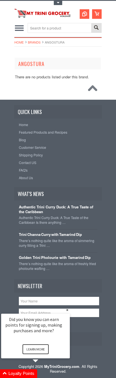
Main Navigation (19, 28)
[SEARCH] (96, 28)
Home (19, 42)
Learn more (35, 349)
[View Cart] (97, 14)
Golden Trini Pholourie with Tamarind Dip (55, 257)
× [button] (67, 310)
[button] (42, 373)
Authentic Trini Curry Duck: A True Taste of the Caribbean (56, 209)
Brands (34, 42)
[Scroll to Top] (94, 89)
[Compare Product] (84, 14)
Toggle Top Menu (58, 3)
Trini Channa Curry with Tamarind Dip (50, 234)
